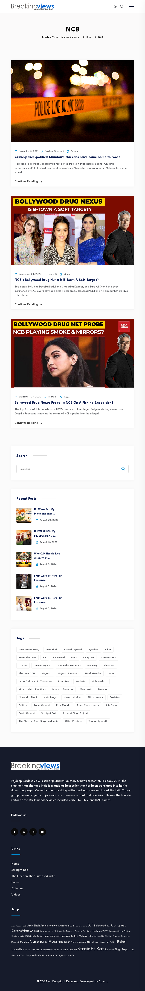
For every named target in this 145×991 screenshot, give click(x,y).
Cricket (23, 665)
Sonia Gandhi (27, 713)
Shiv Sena (111, 705)
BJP (45, 657)
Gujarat (46, 673)
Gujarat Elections (68, 673)
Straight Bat (48, 713)
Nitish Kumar (95, 697)
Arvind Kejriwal (73, 649)
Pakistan (115, 697)
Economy (92, 665)
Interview (63, 681)
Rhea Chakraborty (88, 705)
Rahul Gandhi (42, 705)
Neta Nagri (50, 697)
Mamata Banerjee (62, 689)
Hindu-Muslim (93, 673)
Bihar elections (27, 657)
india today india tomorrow (35, 681)
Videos (16, 894)
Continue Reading (26, 181)
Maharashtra (99, 681)
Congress (88, 657)
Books (15, 882)
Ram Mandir (63, 705)
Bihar (108, 649)
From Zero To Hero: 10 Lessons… (48, 578)
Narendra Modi (28, 697)
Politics (23, 705)
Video (67, 274)
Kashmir (80, 681)
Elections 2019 (27, 673)
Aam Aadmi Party (29, 649)
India (111, 673)
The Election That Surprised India (39, 721)
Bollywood (59, 657)
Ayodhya (93, 649)
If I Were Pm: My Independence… (44, 511)
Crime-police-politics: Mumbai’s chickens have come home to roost (67, 157)
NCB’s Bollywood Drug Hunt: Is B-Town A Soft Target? (57, 280)
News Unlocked (73, 697)
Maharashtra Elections (32, 689)
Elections (109, 665)
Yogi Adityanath (98, 721)
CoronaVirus (108, 657)
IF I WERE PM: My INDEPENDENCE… (45, 533)
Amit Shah (51, 649)
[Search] (126, 465)
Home (15, 863)
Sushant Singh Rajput (75, 713)
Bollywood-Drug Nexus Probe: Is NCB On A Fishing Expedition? (64, 402)
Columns (75, 151)
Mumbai (103, 689)
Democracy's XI (42, 665)
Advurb (103, 981)
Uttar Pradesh (73, 721)
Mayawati (86, 689)
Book (74, 657)
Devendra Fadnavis (69, 665)
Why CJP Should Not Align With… (47, 556)
